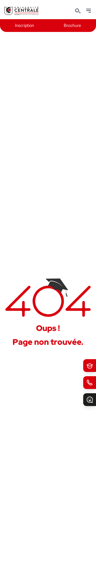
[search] (78, 10)
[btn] (89, 365)
